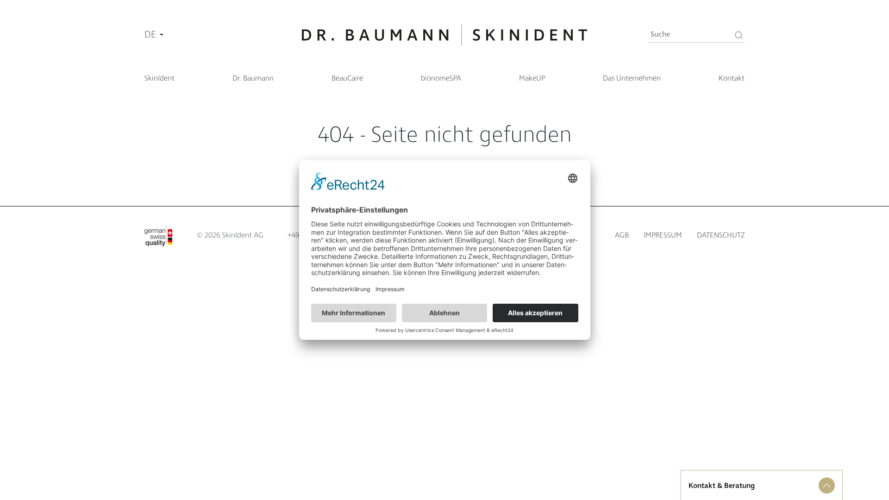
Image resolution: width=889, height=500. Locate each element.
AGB (622, 235)
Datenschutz (721, 235)
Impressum (663, 235)
